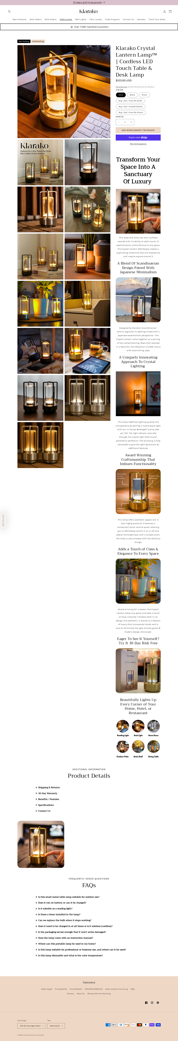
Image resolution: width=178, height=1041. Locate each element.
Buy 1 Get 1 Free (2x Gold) (130, 101)
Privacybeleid (61, 989)
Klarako (26, 1035)
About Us (81, 994)
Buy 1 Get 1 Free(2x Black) (131, 106)
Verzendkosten (121, 87)
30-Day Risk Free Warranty (99, 994)
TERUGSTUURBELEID (94, 989)
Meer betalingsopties (138, 144)
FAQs (133, 989)
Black (132, 95)
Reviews (70, 994)
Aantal (120, 116)
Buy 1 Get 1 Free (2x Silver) (131, 112)
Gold (121, 95)
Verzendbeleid (76, 989)
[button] (9, 11)
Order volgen (47, 989)
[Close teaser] (7, 511)
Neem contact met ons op (116, 989)
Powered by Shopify (36, 1035)
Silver (144, 95)
